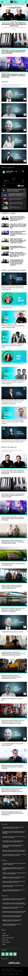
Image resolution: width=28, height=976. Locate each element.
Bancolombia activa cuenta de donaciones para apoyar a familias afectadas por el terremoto (11, 676)
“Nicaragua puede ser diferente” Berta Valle (12, 364)
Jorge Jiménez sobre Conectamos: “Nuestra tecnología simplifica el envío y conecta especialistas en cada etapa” (12, 401)
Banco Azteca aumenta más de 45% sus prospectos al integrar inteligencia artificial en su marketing (13, 610)
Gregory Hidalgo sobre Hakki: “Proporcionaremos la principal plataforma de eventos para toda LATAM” (12, 325)
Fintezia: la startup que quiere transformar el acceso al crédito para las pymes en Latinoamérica (13, 890)
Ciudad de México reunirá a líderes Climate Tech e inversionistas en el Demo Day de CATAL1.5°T (12, 841)
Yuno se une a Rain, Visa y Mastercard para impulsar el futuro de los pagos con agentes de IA (14, 24)
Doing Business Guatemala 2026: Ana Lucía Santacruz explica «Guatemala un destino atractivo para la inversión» (13, 868)
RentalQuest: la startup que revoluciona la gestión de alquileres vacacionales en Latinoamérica (13, 877)
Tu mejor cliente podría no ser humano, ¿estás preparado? (12, 744)
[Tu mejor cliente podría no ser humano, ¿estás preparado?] (14, 126)
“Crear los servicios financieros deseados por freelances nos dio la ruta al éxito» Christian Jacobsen (12, 421)
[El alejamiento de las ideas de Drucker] (14, 95)
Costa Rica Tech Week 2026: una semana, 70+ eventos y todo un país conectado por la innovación (14, 855)
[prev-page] (1, 818)
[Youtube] (15, 954)
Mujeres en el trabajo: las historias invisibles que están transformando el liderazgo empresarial (13, 882)
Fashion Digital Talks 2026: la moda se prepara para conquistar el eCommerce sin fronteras (13, 75)
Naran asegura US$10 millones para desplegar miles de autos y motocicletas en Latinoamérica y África (18, 240)
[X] (11, 954)
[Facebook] (3, 954)
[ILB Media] (14, 963)
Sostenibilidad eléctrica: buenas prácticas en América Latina (18, 247)
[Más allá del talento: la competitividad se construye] (14, 156)
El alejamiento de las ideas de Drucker (12, 632)
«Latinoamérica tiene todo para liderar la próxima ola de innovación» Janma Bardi (13, 864)
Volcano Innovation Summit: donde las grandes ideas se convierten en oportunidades (14, 837)
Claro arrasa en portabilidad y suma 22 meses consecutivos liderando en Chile (12, 924)
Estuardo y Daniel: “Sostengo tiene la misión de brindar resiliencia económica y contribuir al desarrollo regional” (13, 381)
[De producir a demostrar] (14, 141)
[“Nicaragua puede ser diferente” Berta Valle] (14, 356)
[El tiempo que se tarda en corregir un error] (14, 110)
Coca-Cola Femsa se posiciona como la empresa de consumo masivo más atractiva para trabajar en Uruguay (12, 721)
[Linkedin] (7, 954)
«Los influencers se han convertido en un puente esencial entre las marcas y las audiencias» (13, 440)
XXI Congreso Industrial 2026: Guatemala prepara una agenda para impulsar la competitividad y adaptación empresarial (13, 832)
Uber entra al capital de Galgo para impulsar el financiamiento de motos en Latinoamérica (12, 813)
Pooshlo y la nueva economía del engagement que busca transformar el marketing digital (14, 873)
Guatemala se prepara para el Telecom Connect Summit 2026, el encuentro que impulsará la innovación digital (14, 851)
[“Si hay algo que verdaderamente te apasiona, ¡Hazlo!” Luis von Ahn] (14, 298)
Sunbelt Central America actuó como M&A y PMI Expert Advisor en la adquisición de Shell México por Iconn (12, 790)
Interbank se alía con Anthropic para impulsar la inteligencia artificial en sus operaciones (12, 920)
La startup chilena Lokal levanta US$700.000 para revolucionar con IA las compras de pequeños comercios (16, 262)
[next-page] (4, 818)
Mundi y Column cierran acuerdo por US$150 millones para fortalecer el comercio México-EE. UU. (18, 254)
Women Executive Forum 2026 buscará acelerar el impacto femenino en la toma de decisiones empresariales (12, 846)
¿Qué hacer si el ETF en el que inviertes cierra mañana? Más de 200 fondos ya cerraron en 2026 (13, 51)
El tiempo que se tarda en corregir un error (12, 699)
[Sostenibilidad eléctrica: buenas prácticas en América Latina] (5, 248)
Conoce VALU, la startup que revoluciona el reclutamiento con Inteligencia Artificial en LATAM (12, 345)
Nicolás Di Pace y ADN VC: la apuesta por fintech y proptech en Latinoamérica (13, 886)
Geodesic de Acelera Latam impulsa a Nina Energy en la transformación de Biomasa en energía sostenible (12, 287)
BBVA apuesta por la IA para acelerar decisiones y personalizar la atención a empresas (12, 766)
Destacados (5, 48)
